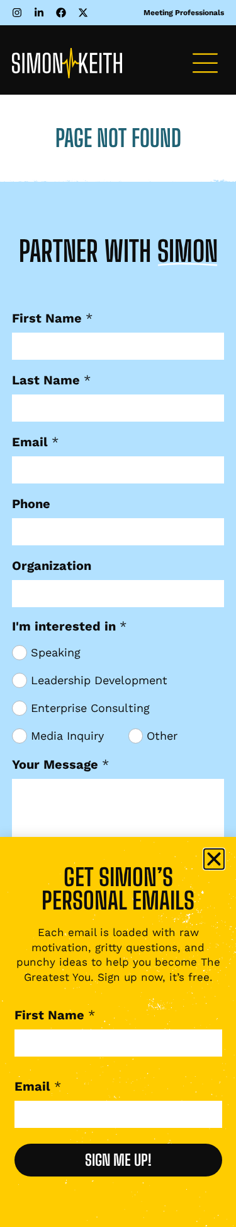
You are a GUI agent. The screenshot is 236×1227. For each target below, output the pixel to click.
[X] (86, 13)
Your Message (60, 764)
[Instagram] (20, 13)
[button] (205, 65)
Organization (51, 565)
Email (35, 442)
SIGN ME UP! (118, 1160)
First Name (52, 318)
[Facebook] (64, 13)
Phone (31, 503)
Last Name (51, 380)
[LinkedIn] (42, 13)
